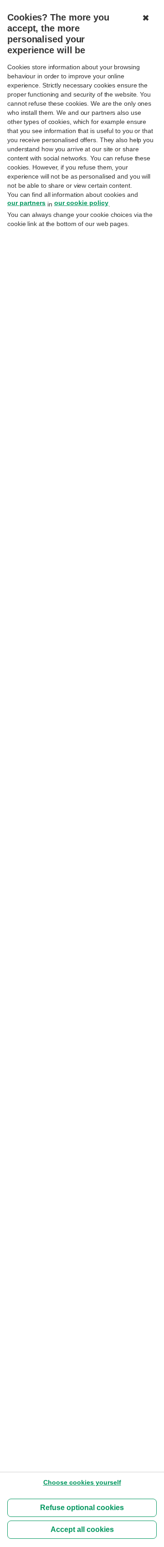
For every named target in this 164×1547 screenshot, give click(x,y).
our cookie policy (81, 202)
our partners (26, 202)
